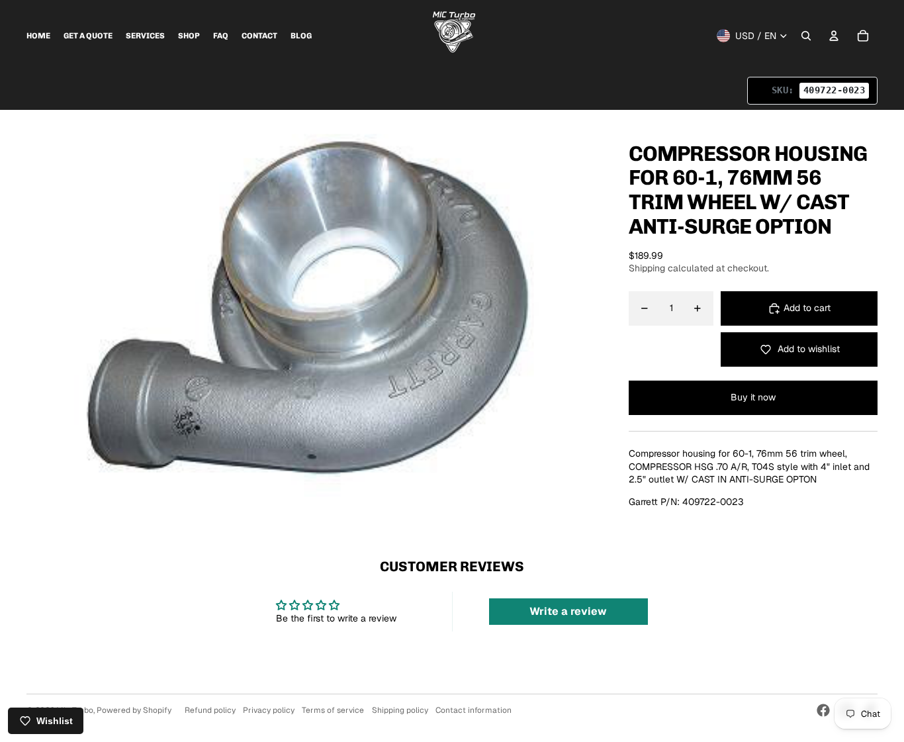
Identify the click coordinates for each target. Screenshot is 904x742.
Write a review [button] (568, 611)
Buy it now (753, 397)
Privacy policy (268, 710)
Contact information (473, 710)
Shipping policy (400, 710)
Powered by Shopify (134, 710)
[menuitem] (38, 35)
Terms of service (333, 710)
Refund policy (210, 710)
